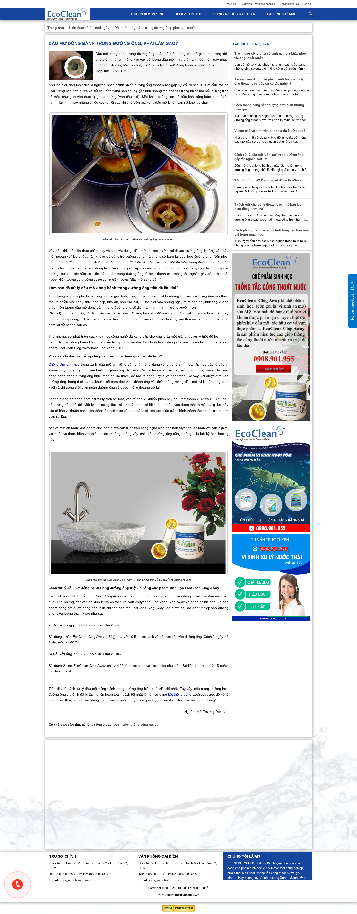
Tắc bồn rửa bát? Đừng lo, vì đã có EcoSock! (268, 180)
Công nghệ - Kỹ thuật (235, 14)
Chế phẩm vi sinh (148, 14)
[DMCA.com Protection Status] (178, 910)
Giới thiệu (246, 3)
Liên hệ (306, 3)
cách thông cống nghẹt (140, 724)
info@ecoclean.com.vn (76, 880)
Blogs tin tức (188, 14)
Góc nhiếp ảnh (282, 14)
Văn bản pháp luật (265, 3)
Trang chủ (231, 3)
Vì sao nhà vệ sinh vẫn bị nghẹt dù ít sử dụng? (269, 130)
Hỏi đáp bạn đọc (289, 3)
